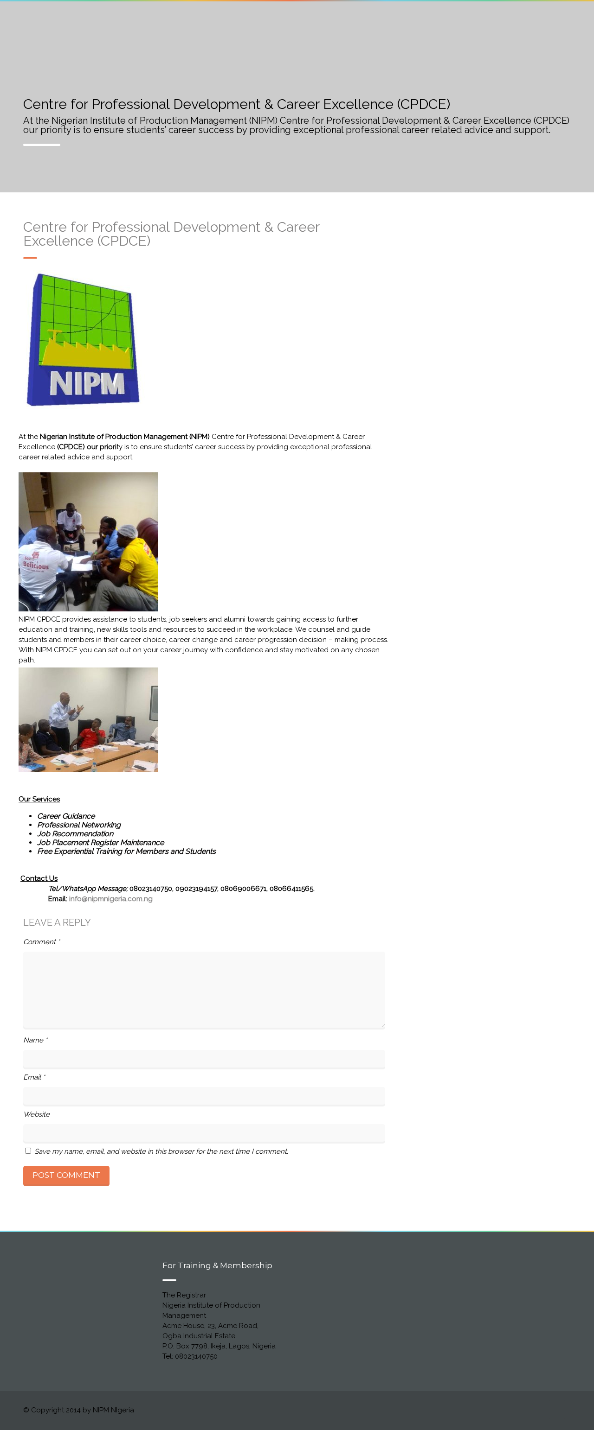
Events (35, 30)
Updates (86, 30)
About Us (39, 22)
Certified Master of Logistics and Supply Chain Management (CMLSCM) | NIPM (210, 22)
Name (35, 1040)
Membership (390, 22)
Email (34, 1077)
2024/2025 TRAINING (471, 22)
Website (36, 1114)
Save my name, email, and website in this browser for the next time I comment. (161, 1151)
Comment (41, 942)
